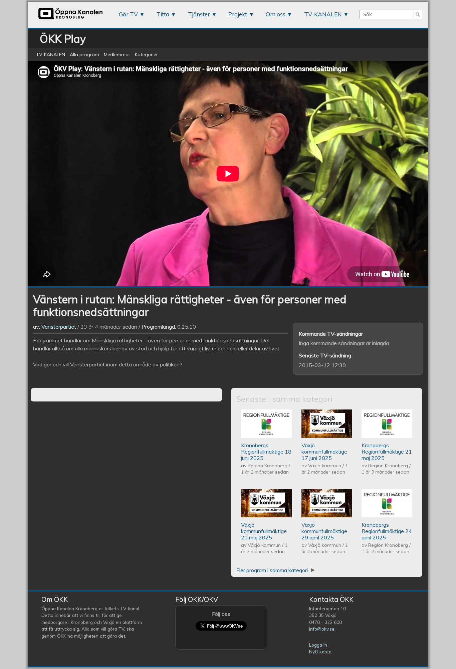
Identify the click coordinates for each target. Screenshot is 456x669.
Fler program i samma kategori (272, 570)
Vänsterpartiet (58, 326)
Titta (163, 14)
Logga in (318, 645)
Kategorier (146, 54)
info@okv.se (321, 629)
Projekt (237, 14)
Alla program (84, 54)
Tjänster (199, 14)
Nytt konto (320, 651)
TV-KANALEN (323, 14)
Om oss (275, 14)
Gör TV (128, 14)
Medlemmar (117, 54)
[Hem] (70, 19)
